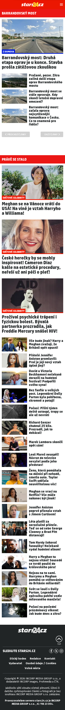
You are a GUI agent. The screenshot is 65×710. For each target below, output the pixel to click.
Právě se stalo (14, 159)
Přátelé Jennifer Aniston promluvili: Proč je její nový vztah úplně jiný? (45, 360)
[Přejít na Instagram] (61, 651)
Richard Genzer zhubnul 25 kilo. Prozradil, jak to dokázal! (41, 427)
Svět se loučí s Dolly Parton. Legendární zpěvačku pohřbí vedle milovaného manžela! (45, 594)
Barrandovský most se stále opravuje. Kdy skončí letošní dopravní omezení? (46, 96)
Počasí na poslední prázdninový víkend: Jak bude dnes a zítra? (45, 610)
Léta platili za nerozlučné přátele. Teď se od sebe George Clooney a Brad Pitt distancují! (45, 528)
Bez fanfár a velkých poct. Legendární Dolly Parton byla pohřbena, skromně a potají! (45, 395)
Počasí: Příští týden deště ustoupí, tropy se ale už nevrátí (46, 411)
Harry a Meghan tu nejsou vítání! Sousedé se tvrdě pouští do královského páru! (45, 562)
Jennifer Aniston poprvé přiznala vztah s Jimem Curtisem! (45, 511)
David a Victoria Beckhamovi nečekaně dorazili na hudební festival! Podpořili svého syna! (45, 378)
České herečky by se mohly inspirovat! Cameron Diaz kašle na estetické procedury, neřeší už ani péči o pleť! (31, 265)
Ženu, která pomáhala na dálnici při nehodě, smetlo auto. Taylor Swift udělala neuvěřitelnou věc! (45, 477)
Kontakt (49, 658)
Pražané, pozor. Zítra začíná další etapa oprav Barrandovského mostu (45, 80)
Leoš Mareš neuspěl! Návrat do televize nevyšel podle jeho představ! (44, 459)
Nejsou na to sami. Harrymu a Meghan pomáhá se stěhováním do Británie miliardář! (46, 578)
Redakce (35, 658)
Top (59, 644)
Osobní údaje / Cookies (41, 663)
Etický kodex (18, 658)
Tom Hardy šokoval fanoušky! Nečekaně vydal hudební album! (45, 546)
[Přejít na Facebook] (51, 651)
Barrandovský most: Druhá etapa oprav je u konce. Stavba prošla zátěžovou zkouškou (32, 62)
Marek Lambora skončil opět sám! (46, 444)
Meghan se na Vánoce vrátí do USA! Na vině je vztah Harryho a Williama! (31, 208)
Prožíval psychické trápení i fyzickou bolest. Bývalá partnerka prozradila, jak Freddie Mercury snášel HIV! (29, 324)
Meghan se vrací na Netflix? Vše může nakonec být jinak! (43, 495)
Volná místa (32, 668)
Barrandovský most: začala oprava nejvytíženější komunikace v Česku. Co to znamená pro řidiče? (44, 116)
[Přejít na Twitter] (56, 651)
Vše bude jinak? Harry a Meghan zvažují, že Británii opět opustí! (46, 344)
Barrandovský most (19, 13)
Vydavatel (15, 663)
